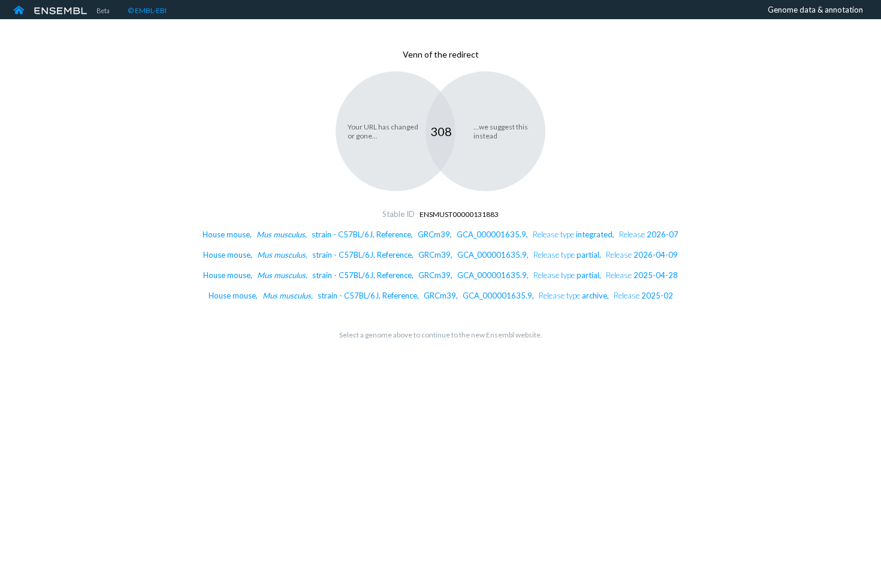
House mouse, (440, 234)
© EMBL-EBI (147, 10)
